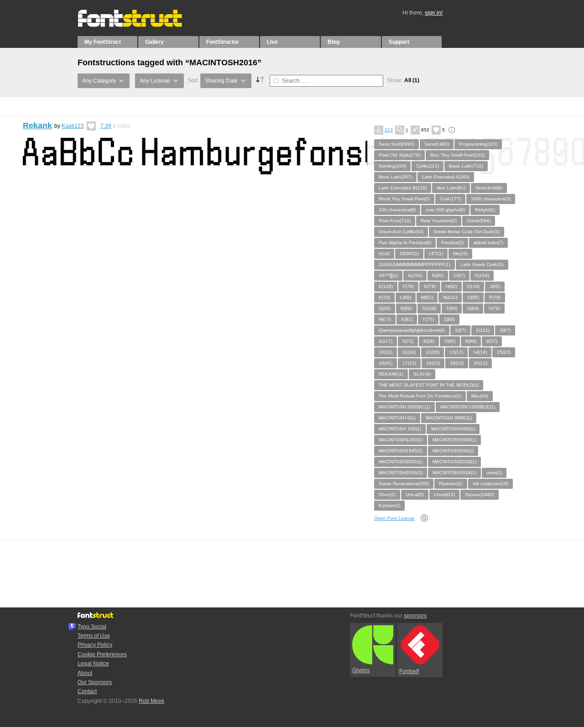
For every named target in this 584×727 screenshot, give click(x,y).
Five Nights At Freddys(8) (405, 242)
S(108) (429, 308)
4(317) (385, 341)
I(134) (473, 286)
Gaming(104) (392, 165)
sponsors (415, 615)
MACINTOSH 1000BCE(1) (467, 406)
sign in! (434, 13)
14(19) (480, 352)
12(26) (432, 352)
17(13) (409, 363)
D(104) (482, 275)
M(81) (427, 297)
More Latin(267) (395, 176)
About (85, 673)
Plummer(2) (451, 483)
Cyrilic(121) (427, 165)
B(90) (437, 275)
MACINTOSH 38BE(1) (449, 417)
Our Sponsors (95, 682)
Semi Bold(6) (488, 187)
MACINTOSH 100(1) (400, 428)
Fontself (409, 671)
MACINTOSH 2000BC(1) (404, 406)
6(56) (428, 341)
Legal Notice (93, 663)
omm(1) (494, 472)
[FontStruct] (139, 25)
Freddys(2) (452, 242)
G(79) (430, 286)
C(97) (459, 275)
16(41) (385, 363)
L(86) (405, 297)
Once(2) (387, 494)
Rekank (37, 125)
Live (272, 42)
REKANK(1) (391, 374)
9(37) (491, 341)
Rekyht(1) (485, 209)
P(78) (495, 297)
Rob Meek (151, 701)
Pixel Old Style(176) (399, 154)
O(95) (473, 297)
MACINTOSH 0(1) (397, 417)
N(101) (450, 297)
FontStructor (222, 42)
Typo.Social (92, 626)
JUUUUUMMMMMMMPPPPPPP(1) (414, 264)
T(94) (451, 308)
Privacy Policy (95, 645)
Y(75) (428, 319)
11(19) (409, 352)
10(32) (385, 352)
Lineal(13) (444, 494)
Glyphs (361, 670)
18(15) (433, 363)
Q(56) (385, 308)
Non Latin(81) (451, 187)
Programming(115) (478, 143)
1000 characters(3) (491, 198)
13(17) (456, 352)
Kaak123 (73, 126)
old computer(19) (490, 483)
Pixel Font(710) (395, 220)
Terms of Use (94, 636)
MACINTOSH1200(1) (400, 439)
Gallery (154, 42)
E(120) (386, 286)
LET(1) (436, 253)
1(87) (460, 330)
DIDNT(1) (409, 253)
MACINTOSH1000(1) (453, 428)
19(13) (457, 363)
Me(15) (460, 253)
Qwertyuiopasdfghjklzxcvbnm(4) (412, 330)
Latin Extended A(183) (445, 176)
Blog (333, 42)
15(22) (504, 352)
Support (399, 42)
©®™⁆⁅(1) (388, 275)
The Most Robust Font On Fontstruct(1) (420, 395)
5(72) (407, 341)
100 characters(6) (397, 209)
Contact (87, 691)
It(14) (384, 253)
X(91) (406, 319)
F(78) (408, 286)
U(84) (473, 308)
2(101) (483, 330)
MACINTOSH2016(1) (400, 472)
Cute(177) (450, 198)
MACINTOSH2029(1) (454, 461)
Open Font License (394, 518)
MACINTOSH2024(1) (454, 472)
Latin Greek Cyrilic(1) (482, 264)
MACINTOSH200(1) (453, 450)
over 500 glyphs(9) (445, 209)
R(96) (406, 308)
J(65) (495, 286)
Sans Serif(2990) (396, 143)
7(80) (449, 341)
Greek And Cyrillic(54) (401, 231)
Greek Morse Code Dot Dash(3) (466, 231)
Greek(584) (478, 220)
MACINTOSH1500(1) (454, 439)
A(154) (415, 275)
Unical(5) (415, 494)
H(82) (451, 286)
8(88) (470, 341)
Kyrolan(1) (389, 505)
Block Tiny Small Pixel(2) (404, 198)
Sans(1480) (436, 143)
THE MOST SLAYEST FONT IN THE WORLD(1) (429, 384)
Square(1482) (479, 494)
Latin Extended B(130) (403, 187)
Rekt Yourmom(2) (439, 220)
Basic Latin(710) (466, 165)
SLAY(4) (422, 374)
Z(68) (449, 319)
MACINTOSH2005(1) (400, 461)
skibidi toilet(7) (488, 242)
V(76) (494, 308)
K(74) (384, 297)
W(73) (385, 319)
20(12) (480, 363)
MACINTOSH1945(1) (400, 450)
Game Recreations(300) (404, 483)
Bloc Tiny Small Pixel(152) (457, 154)
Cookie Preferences (102, 654)
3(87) (505, 330)
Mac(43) (479, 395)
